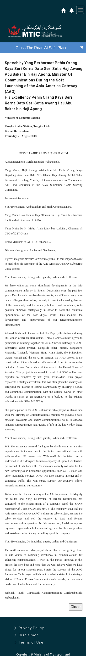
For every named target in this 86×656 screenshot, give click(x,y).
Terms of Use (31, 642)
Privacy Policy (31, 628)
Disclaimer (28, 635)
